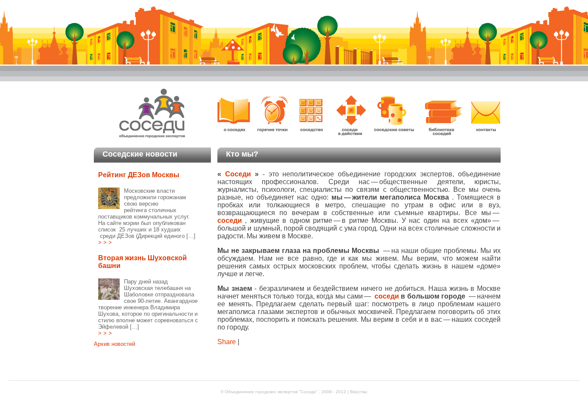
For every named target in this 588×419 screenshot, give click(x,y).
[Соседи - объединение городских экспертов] (152, 138)
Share (227, 341)
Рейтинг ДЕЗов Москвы (138, 175)
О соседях (236, 115)
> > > (105, 242)
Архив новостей (114, 344)
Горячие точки (275, 115)
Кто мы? (242, 154)
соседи (387, 296)
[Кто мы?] (294, 40)
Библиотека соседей (441, 115)
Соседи (240, 174)
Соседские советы (395, 115)
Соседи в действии (351, 115)
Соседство (311, 115)
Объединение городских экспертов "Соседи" (272, 391)
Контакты (484, 115)
